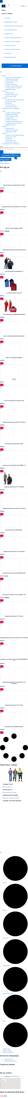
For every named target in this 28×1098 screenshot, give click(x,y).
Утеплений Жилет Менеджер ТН (14, 271)
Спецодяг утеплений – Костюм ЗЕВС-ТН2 (14, 594)
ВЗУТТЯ (5, 91)
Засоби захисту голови (11, 106)
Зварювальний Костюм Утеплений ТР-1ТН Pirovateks (14, 682)
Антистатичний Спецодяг (11, 80)
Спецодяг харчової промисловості (14, 86)
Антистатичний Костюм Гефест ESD (14, 400)
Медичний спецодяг (10, 89)
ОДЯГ (4, 75)
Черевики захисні (9, 92)
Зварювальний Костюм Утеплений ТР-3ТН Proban (14, 637)
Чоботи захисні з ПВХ (10, 96)
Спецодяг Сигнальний (11, 84)
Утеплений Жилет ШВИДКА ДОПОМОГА (14, 314)
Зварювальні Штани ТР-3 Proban (14, 705)
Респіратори (8, 103)
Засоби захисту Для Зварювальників (14, 99)
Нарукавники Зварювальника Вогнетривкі (14, 249)
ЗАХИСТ (5, 98)
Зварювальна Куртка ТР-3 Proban (14, 616)
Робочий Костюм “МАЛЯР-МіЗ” (14, 530)
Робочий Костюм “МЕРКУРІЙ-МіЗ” (14, 726)
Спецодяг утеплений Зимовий (13, 77)
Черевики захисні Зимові (11, 94)
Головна (2, 163)
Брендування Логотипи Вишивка (11, 108)
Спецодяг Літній (9, 82)
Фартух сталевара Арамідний (14, 357)
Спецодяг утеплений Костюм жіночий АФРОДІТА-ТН (14, 660)
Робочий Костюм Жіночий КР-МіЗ (14, 443)
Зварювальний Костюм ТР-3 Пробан (14, 487)
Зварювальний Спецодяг (11, 79)
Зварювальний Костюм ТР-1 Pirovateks (14, 551)
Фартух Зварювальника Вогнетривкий (14, 336)
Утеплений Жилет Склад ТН (14, 293)
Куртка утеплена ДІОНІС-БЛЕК (14, 228)
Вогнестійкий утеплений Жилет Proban (14, 185)
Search (1, 146)
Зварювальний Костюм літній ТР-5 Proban (14, 508)
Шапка (14, 379)
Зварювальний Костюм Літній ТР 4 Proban (14, 422)
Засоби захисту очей (10, 101)
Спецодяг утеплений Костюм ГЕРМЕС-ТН (14, 465)
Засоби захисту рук (10, 104)
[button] (1, 191)
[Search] (1, 152)
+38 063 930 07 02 (9, 157)
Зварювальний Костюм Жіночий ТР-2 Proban (14, 206)
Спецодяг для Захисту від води (13, 87)
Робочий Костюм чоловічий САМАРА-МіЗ (14, 573)
